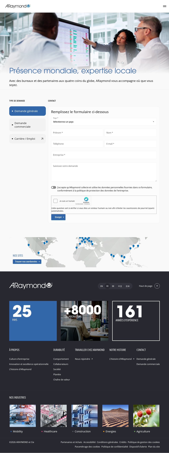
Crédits (122, 442)
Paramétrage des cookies (87, 446)
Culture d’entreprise (19, 359)
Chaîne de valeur (61, 379)
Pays (55, 118)
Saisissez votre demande (65, 166)
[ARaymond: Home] (18, 6)
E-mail (109, 143)
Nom (108, 132)
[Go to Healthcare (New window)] (53, 415)
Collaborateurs (60, 364)
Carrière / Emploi (25, 138)
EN (101, 286)
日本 (128, 286)
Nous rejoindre (82, 359)
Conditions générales (107, 442)
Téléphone (58, 143)
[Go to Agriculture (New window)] (146, 415)
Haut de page (145, 285)
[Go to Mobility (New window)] (22, 415)
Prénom (57, 132)
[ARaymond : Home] (31, 286)
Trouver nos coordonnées (26, 261)
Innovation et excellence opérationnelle (28, 364)
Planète (57, 374)
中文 (120, 286)
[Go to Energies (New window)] (115, 415)
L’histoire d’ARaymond (20, 369)
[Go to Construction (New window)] (84, 415)
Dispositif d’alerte (138, 446)
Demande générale (26, 111)
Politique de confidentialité (114, 446)
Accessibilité (89, 442)
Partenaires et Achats (71, 442)
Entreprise (58, 154)
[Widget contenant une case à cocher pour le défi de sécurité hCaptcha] (71, 201)
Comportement (61, 359)
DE (113, 286)
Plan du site (154, 446)
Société (57, 369)
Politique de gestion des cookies (144, 442)
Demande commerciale (22, 124)
